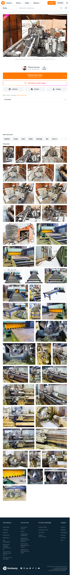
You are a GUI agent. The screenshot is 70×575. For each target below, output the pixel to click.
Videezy (5, 531)
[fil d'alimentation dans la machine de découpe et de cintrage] (54, 153)
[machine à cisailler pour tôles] (18, 255)
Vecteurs (9, 3)
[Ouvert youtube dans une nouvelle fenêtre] (39, 567)
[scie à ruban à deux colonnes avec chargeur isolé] (54, 292)
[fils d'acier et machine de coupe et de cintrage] (28, 212)
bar (47, 138)
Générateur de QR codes (7, 557)
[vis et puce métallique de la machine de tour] (55, 475)
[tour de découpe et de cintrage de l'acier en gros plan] (8, 212)
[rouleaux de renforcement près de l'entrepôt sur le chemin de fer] (51, 255)
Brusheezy (6, 526)
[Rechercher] (61, 8)
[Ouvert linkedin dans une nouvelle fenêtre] (27, 567)
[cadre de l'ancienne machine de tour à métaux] (18, 438)
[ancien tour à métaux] (60, 353)
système (55, 138)
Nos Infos (40, 531)
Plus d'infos (7, 98)
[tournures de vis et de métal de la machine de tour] (51, 330)
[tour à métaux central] (51, 393)
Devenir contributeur (41, 535)
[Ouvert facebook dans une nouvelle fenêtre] (21, 567)
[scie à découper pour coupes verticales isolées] (13, 274)
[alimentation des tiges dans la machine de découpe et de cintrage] (41, 172)
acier (23, 138)
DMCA (22, 530)
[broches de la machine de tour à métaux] (54, 458)
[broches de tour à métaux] (15, 458)
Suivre (44, 69)
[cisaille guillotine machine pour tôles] (18, 330)
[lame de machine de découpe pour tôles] (14, 475)
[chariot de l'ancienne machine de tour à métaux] (18, 393)
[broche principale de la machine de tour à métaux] (51, 416)
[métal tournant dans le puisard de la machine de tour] (51, 438)
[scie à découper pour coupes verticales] (15, 292)
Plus (60, 539)
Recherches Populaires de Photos (24, 544)
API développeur (7, 540)
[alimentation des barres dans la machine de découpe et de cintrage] (14, 172)
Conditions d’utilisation (59, 567)
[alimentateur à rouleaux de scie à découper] (35, 310)
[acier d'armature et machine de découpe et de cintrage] (8, 153)
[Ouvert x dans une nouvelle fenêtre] (36, 567)
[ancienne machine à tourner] (35, 458)
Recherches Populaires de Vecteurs (24, 538)
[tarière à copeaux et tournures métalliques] (35, 475)
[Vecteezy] (3, 3)
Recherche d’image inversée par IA (7, 546)
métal (30, 138)
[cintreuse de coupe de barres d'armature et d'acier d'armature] (54, 212)
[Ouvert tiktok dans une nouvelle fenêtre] (33, 567)
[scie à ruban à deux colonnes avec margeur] (15, 310)
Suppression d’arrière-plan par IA (7, 552)
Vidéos (27, 3)
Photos (18, 3)
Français (62, 537)
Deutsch (61, 534)
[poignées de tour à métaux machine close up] (44, 353)
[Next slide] (63, 138)
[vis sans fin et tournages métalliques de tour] (19, 353)
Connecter (60, 3)
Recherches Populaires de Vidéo (24, 550)
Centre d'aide (41, 526)
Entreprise (6, 534)
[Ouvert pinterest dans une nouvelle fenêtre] (30, 567)
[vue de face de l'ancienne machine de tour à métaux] (18, 416)
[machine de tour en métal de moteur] (54, 373)
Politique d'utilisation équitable (55, 569)
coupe (16, 138)
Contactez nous (42, 529)
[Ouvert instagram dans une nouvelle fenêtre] (24, 567)
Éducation (6, 537)
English (61, 526)
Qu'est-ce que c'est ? (22, 95)
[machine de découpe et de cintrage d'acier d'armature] (18, 192)
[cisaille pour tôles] (54, 310)
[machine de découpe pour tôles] (52, 233)
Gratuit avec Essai (35, 76)
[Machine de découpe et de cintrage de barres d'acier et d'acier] (19, 233)
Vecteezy (5, 529)
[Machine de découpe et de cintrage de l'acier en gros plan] (61, 172)
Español (61, 529)
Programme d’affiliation (23, 533)
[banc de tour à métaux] (15, 373)
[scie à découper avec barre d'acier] (35, 292)
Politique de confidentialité (58, 568)
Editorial (36, 3)
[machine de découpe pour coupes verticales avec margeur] (56, 274)
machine (7, 138)
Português (62, 531)
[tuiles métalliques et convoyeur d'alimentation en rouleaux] (14, 492)
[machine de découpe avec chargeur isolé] (33, 274)
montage (39, 138)
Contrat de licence (23, 527)
